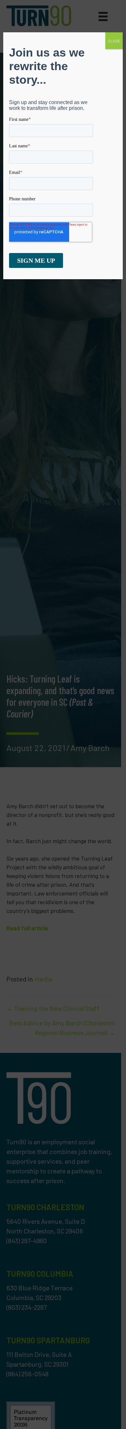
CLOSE (114, 40)
